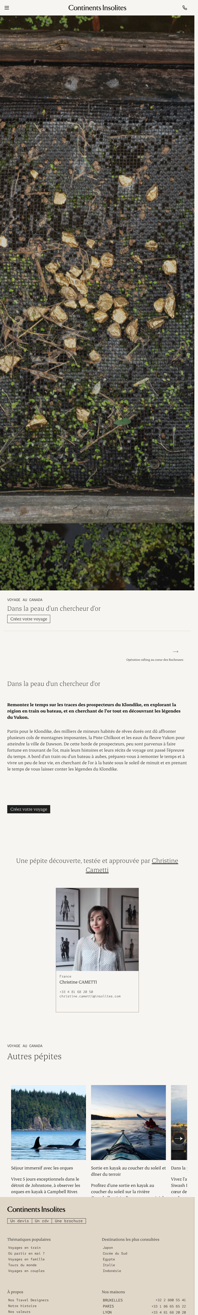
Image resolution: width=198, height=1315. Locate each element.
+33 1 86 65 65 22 (168, 1304)
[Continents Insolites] (36, 1207)
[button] (179, 1137)
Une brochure (69, 1218)
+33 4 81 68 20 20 (168, 1310)
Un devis (19, 1218)
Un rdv (42, 1218)
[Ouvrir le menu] (7, 8)
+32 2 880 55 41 (171, 1298)
